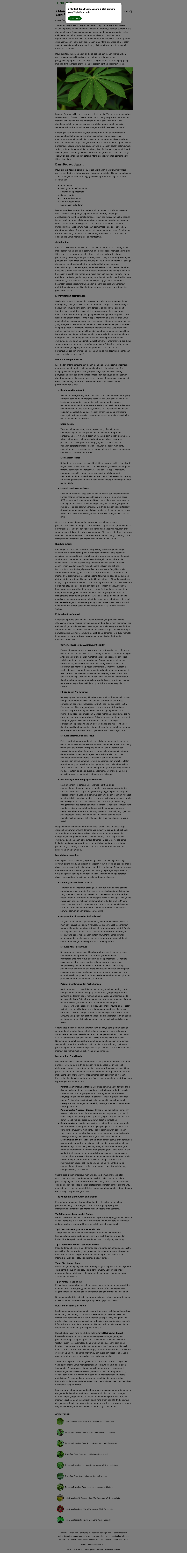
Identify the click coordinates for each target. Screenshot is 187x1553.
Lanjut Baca (75, 18)
